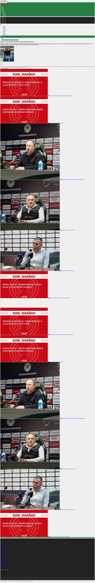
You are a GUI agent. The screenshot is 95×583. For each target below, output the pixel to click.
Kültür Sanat (3, 11)
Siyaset (2, 8)
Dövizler (3, 543)
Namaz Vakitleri (4, 23)
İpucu (4, 30)
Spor (2, 7)
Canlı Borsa (4, 21)
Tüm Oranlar (3, 550)
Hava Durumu (4, 20)
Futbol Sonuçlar (4, 549)
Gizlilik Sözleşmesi (4, 562)
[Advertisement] (5, 303)
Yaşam (4, 32)
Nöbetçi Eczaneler (4, 567)
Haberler (3, 541)
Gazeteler (3, 17)
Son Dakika (4, 13)
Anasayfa (1, 36)
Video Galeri (4, 34)
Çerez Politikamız (6, 578)
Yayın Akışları (4, 22)
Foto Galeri (3, 18)
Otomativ (4, 14)
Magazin (4, 31)
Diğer (2, 12)
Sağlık (2, 10)
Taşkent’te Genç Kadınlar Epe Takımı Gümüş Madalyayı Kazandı (12, 36)
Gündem (3, 6)
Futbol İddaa (3, 553)
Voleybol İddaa (3, 554)
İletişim (2, 560)
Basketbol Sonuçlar (4, 548)
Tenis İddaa (3, 556)
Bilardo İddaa (3, 555)
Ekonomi (3, 9)
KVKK (3, 561)
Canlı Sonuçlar (3, 547)
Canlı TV (3, 565)
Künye (2, 559)
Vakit (2, 38)
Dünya (4, 15)
